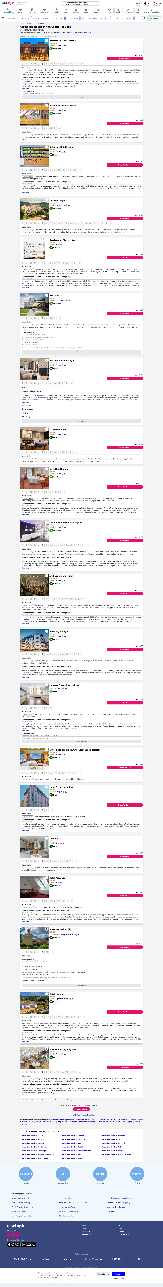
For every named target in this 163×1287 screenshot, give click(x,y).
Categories (86, 1231)
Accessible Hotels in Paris (72, 1154)
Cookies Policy (51, 1285)
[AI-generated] (32, 70)
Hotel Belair (110, 1211)
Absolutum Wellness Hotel (62, 105)
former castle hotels (62, 33)
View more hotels (81, 1109)
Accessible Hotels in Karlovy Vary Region (51, 1122)
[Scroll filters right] (144, 18)
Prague (46, 18)
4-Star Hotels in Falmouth (68, 1207)
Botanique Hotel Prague (61, 147)
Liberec (138, 18)
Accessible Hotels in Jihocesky (62, 1120)
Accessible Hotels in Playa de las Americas (38, 1154)
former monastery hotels (83, 33)
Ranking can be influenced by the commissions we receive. (39, 36)
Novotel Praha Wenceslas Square (65, 522)
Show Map (154, 18)
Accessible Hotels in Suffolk (72, 1147)
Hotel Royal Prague (59, 631)
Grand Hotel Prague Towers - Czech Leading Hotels (74, 749)
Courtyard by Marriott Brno (63, 240)
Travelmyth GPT (125, 1234)
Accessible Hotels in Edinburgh (34, 1151)
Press (84, 1228)
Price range (11, 18)
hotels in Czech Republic (84, 1115)
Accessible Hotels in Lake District (74, 1139)
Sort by (24, 18)
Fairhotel (53, 838)
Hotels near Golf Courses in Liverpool (73, 1202)
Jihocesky (36, 18)
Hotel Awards (87, 1234)
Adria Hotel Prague (58, 469)
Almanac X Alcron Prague (62, 360)
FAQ (120, 1228)
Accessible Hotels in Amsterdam (34, 1147)
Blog (120, 1225)
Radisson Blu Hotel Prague (62, 40)
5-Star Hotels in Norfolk (20, 1198)
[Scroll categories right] (160, 11)
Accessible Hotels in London (73, 1136)
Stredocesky (104, 18)
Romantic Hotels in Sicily (21, 1202)
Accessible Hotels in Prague (86, 1120)
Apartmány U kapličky (60, 929)
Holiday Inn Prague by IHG (62, 1049)
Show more (80, 97)
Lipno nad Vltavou (62, 999)
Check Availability (124, 58)
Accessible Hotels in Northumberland (76, 1151)
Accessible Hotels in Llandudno (114, 1139)
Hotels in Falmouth (19, 1211)
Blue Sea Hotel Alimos (67, 1216)
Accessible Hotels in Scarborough (35, 1158)
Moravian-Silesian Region (122, 18)
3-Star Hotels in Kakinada (68, 1211)
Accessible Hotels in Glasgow (33, 1143)
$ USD (138, 3)
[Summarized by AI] (33, 79)
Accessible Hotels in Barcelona (113, 1151)
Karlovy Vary (60, 205)
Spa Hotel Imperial (58, 200)
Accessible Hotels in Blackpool (113, 1136)
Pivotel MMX (55, 295)
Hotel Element (56, 994)
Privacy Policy (61, 1285)
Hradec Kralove (72, 18)
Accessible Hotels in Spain (72, 1143)
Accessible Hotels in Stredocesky (82, 1122)
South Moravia (57, 18)
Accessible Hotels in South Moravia (113, 1120)
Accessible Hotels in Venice (72, 1158)
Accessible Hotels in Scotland (33, 1139)
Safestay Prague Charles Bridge (65, 685)
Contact (122, 1231)
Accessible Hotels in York (111, 1147)
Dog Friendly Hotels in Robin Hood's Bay (121, 1198)
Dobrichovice (61, 300)
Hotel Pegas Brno (58, 878)
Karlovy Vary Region (89, 18)
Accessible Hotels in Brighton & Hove (116, 1154)
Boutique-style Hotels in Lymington (119, 1202)
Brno (58, 245)
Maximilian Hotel (57, 429)
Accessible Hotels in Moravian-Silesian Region (114, 1122)
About (84, 1225)
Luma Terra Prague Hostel (62, 787)
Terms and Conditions (73, 1285)
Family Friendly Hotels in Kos (22, 1207)
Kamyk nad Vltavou (68, 935)
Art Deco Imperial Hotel (61, 576)
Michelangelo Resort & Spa (22, 1216)
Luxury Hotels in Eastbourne (116, 1207)
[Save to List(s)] (46, 40)
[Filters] (3, 18)
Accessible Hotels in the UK (32, 1136)
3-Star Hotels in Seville (67, 1198)
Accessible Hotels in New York (113, 1143)
